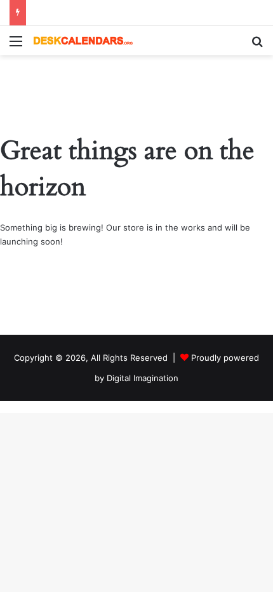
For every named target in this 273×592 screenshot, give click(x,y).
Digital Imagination (142, 378)
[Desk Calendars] (82, 40)
